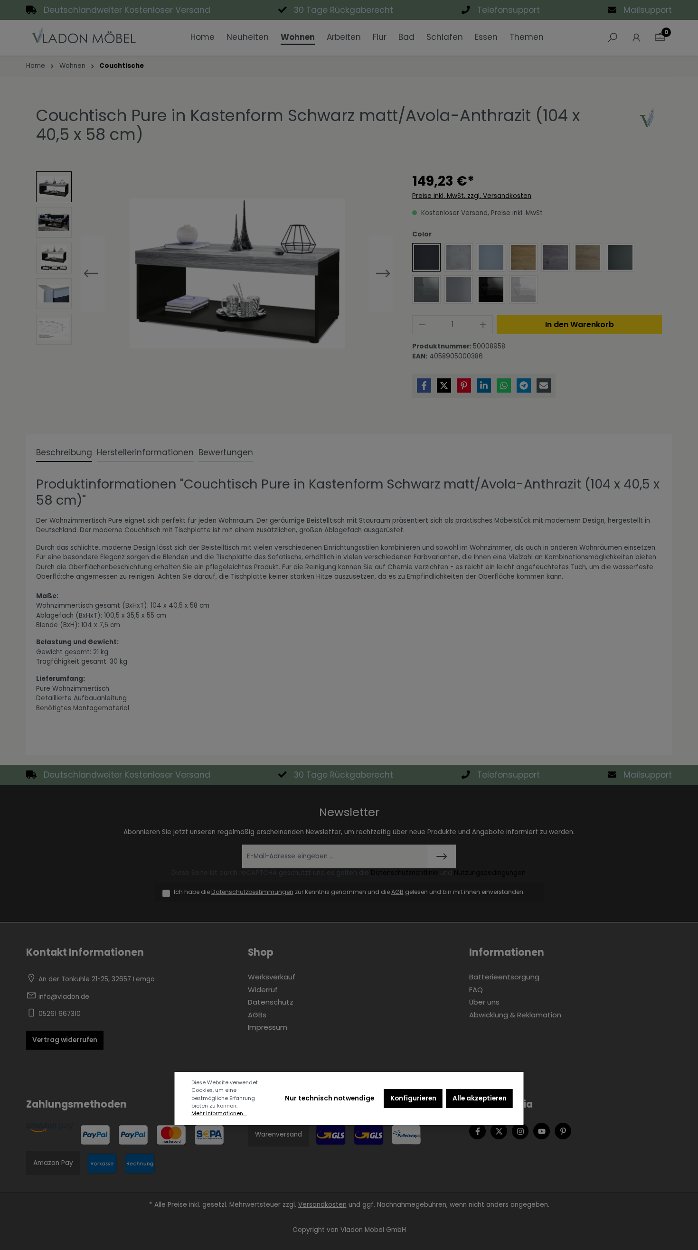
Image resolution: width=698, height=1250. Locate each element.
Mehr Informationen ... (219, 1113)
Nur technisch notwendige (329, 1098)
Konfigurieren (413, 1098)
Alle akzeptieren (480, 1098)
